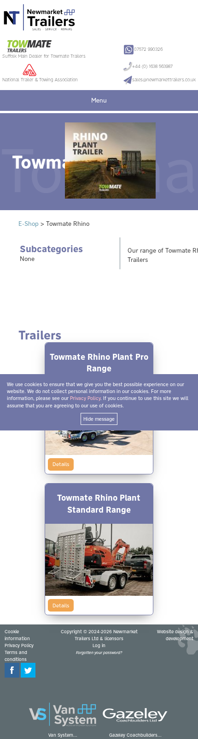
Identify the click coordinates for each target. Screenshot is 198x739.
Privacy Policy (19, 645)
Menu (99, 100)
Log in (99, 645)
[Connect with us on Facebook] (12, 676)
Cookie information (17, 635)
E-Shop (28, 223)
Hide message (99, 419)
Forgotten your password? (99, 652)
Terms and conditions (16, 655)
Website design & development (175, 635)
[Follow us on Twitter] (28, 676)
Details (60, 464)
